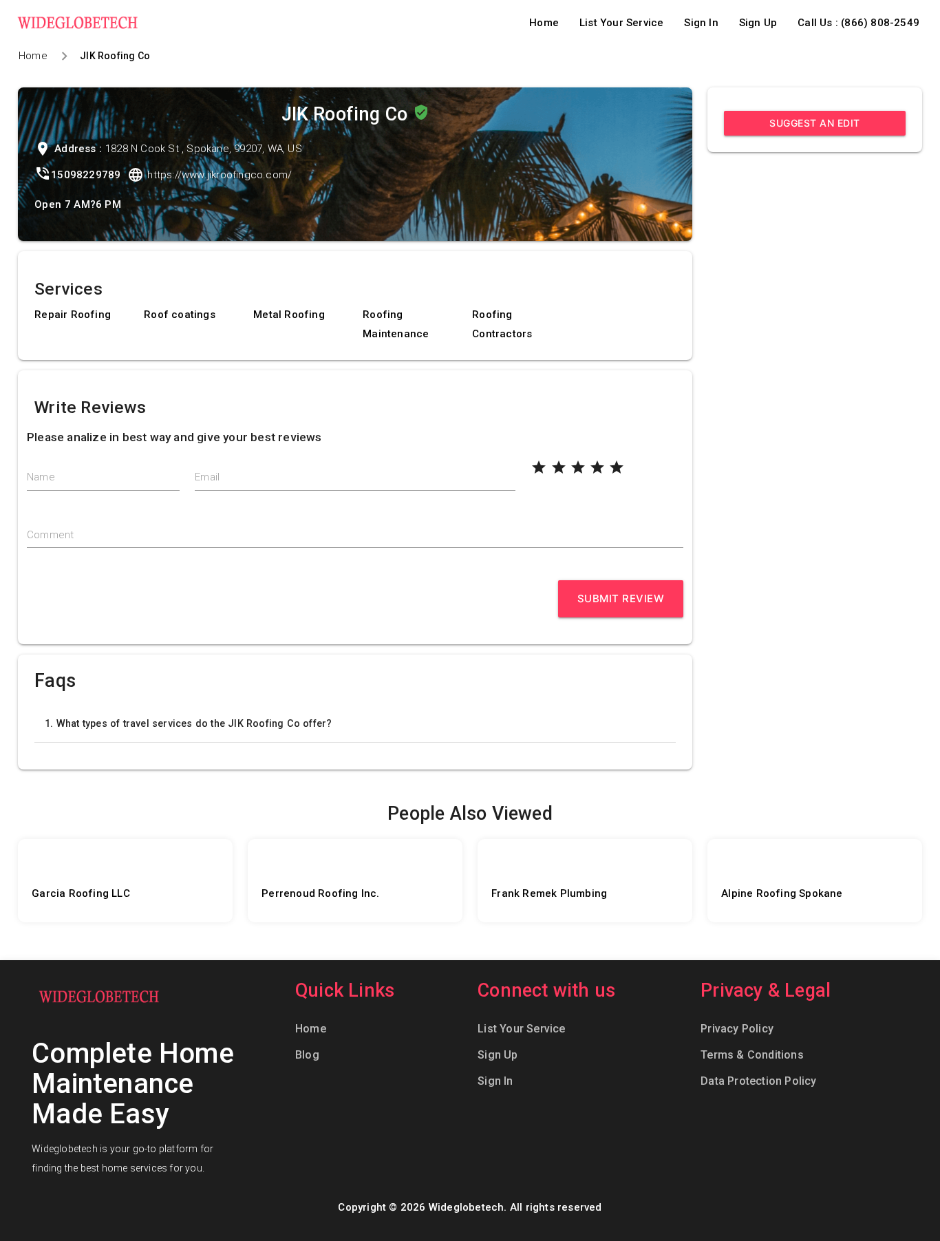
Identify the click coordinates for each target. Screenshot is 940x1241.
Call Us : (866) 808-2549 (858, 23)
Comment (50, 535)
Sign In (701, 23)
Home (544, 23)
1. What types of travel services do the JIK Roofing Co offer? (188, 723)
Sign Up (758, 23)
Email (207, 477)
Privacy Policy (737, 1028)
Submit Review (621, 598)
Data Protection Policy (758, 1081)
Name (41, 477)
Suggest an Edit (814, 123)
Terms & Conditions (752, 1054)
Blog (307, 1054)
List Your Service (621, 23)
